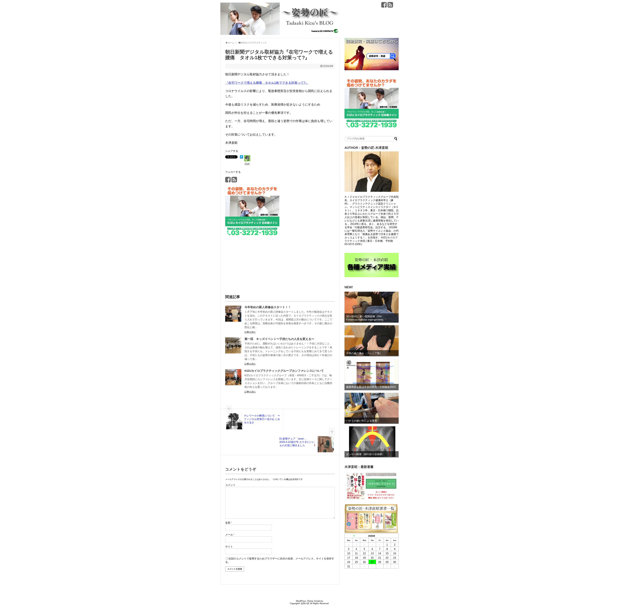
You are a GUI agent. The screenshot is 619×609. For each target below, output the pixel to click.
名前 (228, 522)
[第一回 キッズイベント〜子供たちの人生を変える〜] (233, 352)
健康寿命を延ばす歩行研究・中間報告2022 (371, 387)
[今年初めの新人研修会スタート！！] (233, 320)
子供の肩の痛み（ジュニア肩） (364, 353)
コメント (230, 485)
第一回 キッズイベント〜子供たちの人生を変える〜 (279, 339)
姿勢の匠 (305, 603)
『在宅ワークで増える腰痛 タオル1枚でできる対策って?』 (266, 82)
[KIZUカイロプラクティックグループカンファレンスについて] (233, 384)
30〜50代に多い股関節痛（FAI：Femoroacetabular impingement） (365, 318)
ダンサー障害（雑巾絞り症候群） (365, 454)
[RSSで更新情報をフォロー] (390, 6)
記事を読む (250, 332)
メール (230, 534)
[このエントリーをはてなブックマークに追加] (241, 157)
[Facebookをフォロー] (384, 6)
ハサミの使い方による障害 (361, 420)
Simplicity (318, 601)
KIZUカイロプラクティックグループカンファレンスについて (284, 370)
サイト (229, 546)
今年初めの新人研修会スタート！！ (268, 307)
